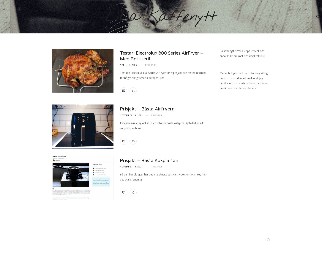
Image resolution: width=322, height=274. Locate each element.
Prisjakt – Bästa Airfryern (147, 109)
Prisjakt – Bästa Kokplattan (149, 160)
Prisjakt (151, 65)
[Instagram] (317, 17)
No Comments (123, 90)
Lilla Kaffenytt (161, 17)
